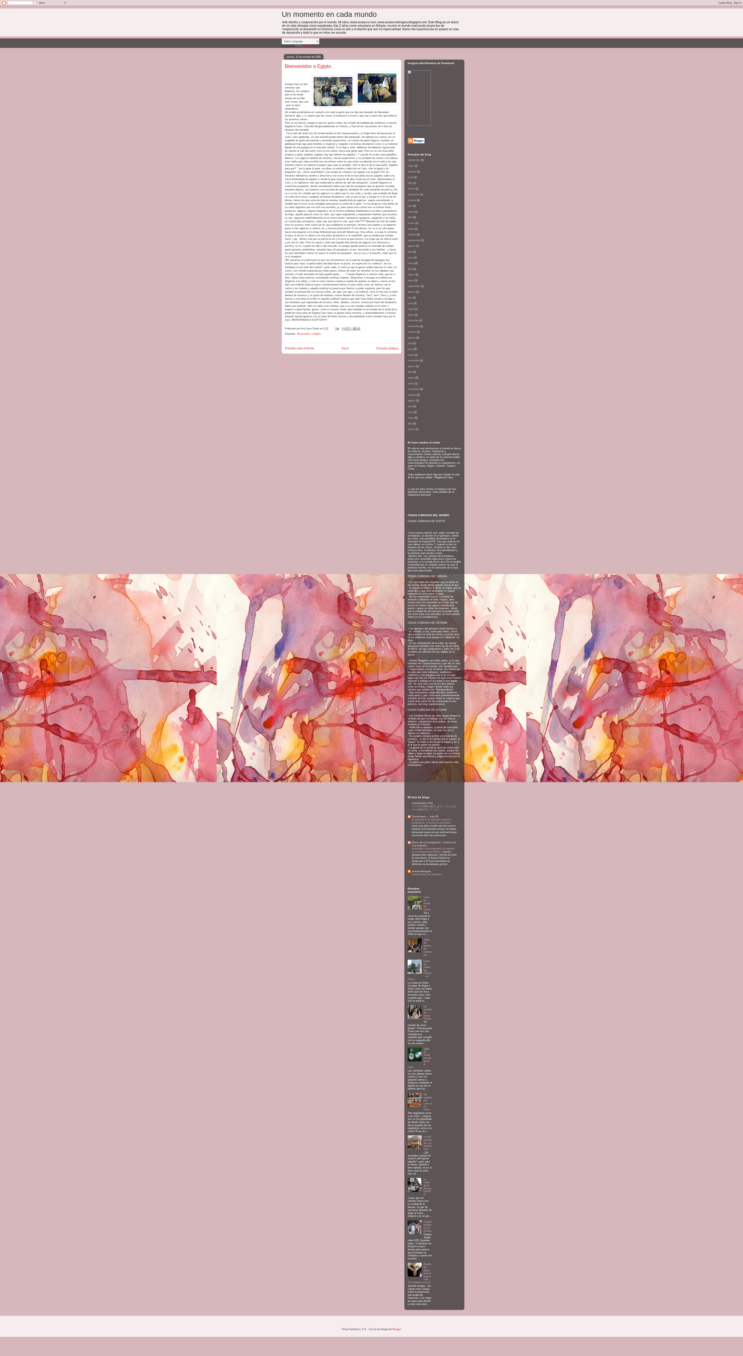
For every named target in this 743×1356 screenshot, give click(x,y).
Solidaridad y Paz (422, 803)
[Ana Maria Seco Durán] (419, 124)
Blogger (396, 1329)
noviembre (413, 194)
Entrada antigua (387, 348)
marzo (411, 188)
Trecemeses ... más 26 (425, 816)
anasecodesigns (421, 871)
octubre (412, 171)
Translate (308, 46)
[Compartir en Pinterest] (358, 329)
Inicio (345, 348)
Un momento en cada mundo (329, 14)
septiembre (414, 160)
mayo (411, 165)
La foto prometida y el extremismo (428, 1142)
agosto (411, 245)
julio (410, 205)
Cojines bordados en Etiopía (428, 1226)
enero (411, 228)
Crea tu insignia (415, 128)
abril (410, 183)
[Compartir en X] (351, 329)
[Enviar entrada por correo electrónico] (337, 328)
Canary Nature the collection (427, 874)
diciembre (413, 320)
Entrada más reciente (299, 348)
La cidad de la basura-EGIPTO (428, 1187)
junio (410, 177)
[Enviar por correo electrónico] (344, 329)
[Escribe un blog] (347, 329)
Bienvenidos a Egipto (309, 333)
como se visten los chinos (427, 903)
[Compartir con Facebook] (355, 329)
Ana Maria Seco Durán (418, 69)
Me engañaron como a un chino (428, 1102)
